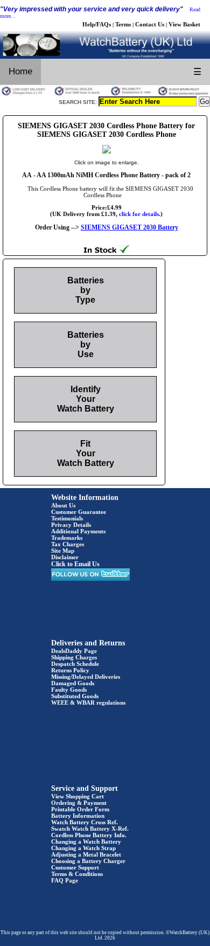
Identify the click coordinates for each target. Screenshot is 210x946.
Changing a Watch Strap (83, 848)
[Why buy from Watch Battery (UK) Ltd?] (105, 94)
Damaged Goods (72, 683)
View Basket (184, 24)
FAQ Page (64, 880)
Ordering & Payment (79, 802)
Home (20, 71)
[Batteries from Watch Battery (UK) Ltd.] (105, 56)
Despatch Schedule (75, 663)
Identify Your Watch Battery (85, 399)
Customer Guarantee (78, 512)
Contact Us (149, 24)
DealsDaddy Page (74, 651)
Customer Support (75, 867)
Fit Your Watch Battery (85, 453)
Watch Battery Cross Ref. (84, 822)
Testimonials (67, 518)
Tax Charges (67, 544)
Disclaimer (65, 557)
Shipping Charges (74, 657)
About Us (63, 505)
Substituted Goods (75, 696)
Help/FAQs (96, 24)
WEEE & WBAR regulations (88, 702)
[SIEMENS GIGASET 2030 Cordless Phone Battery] (106, 151)
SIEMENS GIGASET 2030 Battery (129, 227)
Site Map (62, 550)
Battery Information (77, 815)
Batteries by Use (85, 344)
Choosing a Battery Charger (88, 861)
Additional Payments (78, 531)
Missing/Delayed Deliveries (85, 676)
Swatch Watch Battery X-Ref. (90, 828)
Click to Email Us (75, 564)
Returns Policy (70, 670)
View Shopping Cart (77, 796)
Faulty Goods (69, 689)
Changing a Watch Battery (86, 841)
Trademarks (66, 537)
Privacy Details (71, 524)
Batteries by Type (85, 290)
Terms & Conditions (77, 874)
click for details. (139, 214)
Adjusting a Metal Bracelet (86, 854)
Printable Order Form (80, 809)
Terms (123, 24)
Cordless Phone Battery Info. (89, 835)
